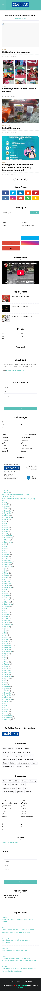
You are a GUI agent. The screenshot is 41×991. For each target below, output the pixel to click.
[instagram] (13, 198)
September (8, 517)
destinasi (24, 781)
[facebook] (5, 192)
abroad (34, 763)
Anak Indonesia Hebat (21, 296)
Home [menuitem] (4, 435)
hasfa (4, 225)
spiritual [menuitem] (5, 817)
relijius (28, 767)
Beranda (5, 851)
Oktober (7, 515)
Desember (8, 511)
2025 (6, 509)
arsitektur (6, 752)
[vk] (5, 198)
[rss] (35, 198)
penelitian (20, 792)
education (19, 749)
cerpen (27, 788)
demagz (5, 222)
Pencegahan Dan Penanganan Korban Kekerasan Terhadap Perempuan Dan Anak (18, 167)
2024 (6, 534)
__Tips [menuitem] (23, 443)
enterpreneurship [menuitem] (27, 817)
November (8, 513)
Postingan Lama (20, 180)
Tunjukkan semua (20, 19)
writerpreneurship (9, 759)
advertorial (6, 126)
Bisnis (22, 784)
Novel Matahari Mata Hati (22, 316)
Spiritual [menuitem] (5, 451)
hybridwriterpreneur (28, 225)
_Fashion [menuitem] (24, 446)
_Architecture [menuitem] (25, 437)
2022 (3, 333)
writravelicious (7, 228)
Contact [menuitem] (23, 451)
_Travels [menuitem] (5, 440)
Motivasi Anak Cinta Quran (16, 52)
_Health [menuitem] (4, 448)
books (5, 763)
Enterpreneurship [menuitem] (27, 448)
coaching (14, 756)
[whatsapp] (28, 198)
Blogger (20, 987)
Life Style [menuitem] (5, 437)
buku (4, 781)
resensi (20, 759)
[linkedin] (20, 192)
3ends (4, 86)
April (5, 550)
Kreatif (20, 788)
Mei (5, 525)
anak (4, 50)
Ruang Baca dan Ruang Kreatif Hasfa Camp (10, 896)
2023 (6, 558)
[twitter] (13, 192)
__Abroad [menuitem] (5, 443)
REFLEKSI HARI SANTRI (20, 306)
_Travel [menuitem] (23, 806)
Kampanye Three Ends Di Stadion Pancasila (19, 90)
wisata (27, 749)
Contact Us (28, 981)
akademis (20, 767)
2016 (6, 714)
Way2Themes (22, 985)
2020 (3, 336)
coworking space (8, 767)
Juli (5, 521)
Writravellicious (8, 749)
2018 (3, 339)
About (19, 981)
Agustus (7, 492)
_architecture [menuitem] (6, 806)
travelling (33, 781)
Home (12, 981)
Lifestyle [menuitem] (24, 803)
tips (13, 752)
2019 (22, 336)
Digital (21, 756)
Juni (5, 503)
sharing (5, 756)
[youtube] (20, 198)
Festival (12, 763)
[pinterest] (35, 192)
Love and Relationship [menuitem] (28, 435)
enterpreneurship (23, 763)
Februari (7, 529)
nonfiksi (28, 792)
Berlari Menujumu (11, 128)
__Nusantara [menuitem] (25, 440)
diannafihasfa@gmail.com (15, 370)
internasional (29, 759)
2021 (22, 333)
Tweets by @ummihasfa (10, 842)
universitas (29, 756)
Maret (6, 505)
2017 (6, 691)
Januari (6, 507)
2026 (6, 490)
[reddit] (28, 192)
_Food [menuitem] (4, 446)
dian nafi (7, 57)
